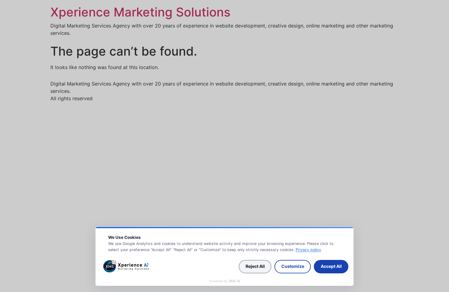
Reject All (255, 266)
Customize (292, 266)
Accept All (331, 266)
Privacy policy (308, 249)
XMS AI (234, 281)
